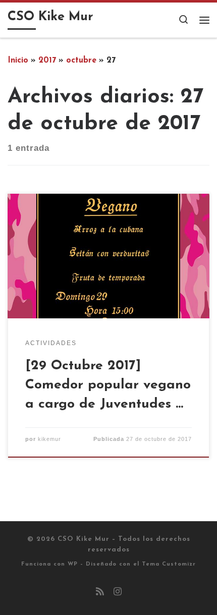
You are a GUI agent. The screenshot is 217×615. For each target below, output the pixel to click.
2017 (47, 61)
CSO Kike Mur (84, 539)
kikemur (49, 439)
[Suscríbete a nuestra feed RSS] (100, 593)
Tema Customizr (169, 564)
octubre (81, 61)
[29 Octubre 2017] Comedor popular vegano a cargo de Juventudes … (108, 385)
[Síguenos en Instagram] (118, 593)
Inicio (18, 61)
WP (73, 564)
